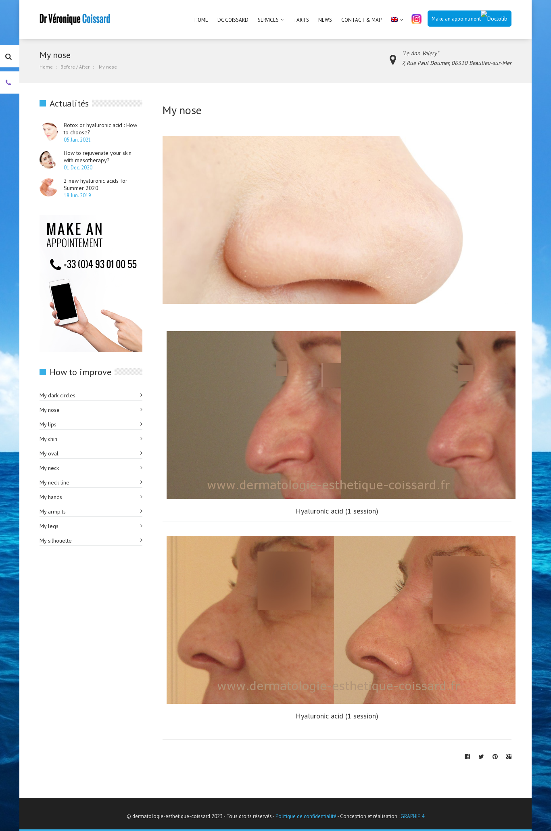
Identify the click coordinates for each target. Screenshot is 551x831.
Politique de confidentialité (306, 816)
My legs (49, 526)
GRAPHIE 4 (412, 816)
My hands (51, 497)
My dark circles (57, 395)
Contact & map (361, 20)
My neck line (54, 482)
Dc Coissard (232, 20)
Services (268, 20)
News (325, 20)
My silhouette (56, 540)
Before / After (75, 67)
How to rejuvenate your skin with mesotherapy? (97, 156)
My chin (48, 439)
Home (201, 20)
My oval (49, 453)
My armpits (53, 511)
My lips (48, 424)
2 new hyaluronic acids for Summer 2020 (95, 184)
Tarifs (301, 20)
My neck (49, 468)
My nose (50, 409)
